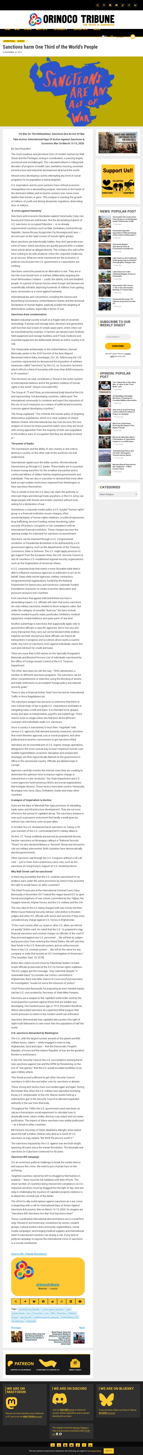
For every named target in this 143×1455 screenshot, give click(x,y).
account (32, 1416)
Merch (97, 29)
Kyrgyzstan (37, 1313)
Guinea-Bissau (18, 1313)
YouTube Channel (128, 36)
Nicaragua (61, 1313)
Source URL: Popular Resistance (29, 1253)
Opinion (28, 29)
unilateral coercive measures (46, 1317)
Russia (15, 1317)
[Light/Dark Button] (104, 36)
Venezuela (30, 1321)
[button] (112, 37)
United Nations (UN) (69, 1317)
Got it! (109, 1451)
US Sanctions (18, 1321)
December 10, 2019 (13, 52)
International (9, 41)
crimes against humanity (53, 1309)
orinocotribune (47, 1285)
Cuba (68, 1309)
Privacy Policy (95, 1451)
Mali (53, 1313)
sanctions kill (25, 1317)
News (17, 29)
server (67, 1410)
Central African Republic (29, 1309)
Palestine (72, 1313)
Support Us (79, 29)
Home (7, 29)
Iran (28, 1313)
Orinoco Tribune (80, 1428)
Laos (47, 1313)
